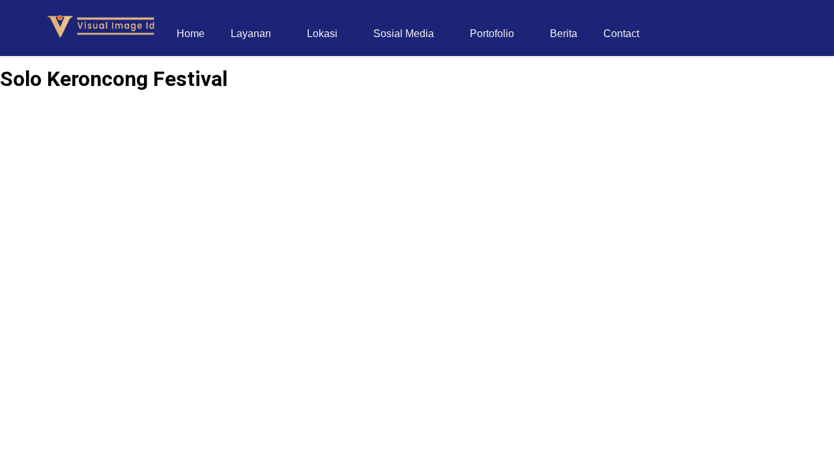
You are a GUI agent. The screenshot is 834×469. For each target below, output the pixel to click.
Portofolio (492, 33)
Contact (621, 33)
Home (191, 33)
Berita (563, 33)
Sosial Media (403, 33)
